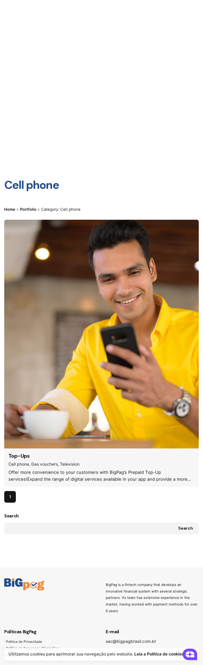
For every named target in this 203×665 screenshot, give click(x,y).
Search (11, 516)
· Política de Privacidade (23, 642)
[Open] (15, 229)
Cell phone (18, 464)
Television (70, 464)
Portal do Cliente (175, 39)
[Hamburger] (11, 40)
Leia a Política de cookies (159, 654)
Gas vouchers (44, 464)
